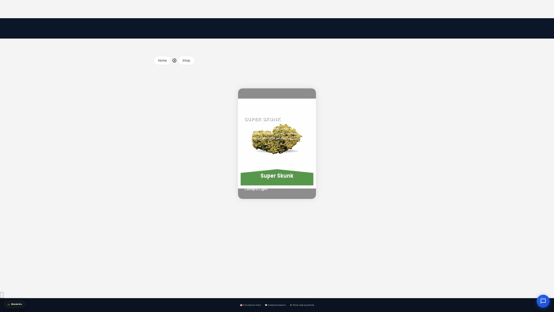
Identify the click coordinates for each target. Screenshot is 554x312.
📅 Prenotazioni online (250, 305)
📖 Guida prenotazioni (275, 305)
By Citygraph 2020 (196, 283)
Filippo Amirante (205, 276)
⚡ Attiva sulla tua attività (302, 305)
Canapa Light (256, 189)
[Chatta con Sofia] (1, 295)
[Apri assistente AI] (543, 301)
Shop (186, 60)
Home (162, 60)
